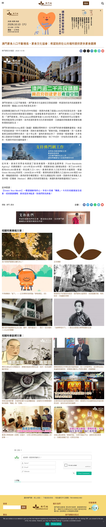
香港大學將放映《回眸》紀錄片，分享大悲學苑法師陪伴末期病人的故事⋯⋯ (27, 436)
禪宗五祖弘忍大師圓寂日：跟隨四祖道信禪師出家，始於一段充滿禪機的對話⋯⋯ (27, 368)
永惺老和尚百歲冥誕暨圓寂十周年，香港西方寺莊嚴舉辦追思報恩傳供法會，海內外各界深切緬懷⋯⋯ (79, 402)
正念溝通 (57, 261)
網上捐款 (37, 498)
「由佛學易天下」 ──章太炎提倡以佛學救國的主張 (72, 327)
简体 (86, 3)
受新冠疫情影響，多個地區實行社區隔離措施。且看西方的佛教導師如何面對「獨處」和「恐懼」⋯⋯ (27, 402)
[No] (103, 521)
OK (47, 524)
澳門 (8, 204)
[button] (2, 2)
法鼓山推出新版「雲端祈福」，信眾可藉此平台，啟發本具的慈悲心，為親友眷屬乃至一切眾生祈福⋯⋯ (77, 436)
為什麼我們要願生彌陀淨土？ (12, 261)
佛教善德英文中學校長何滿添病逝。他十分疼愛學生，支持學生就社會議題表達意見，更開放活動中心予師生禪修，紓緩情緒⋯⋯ (79, 368)
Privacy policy (56, 524)
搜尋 (23, 507)
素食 (12, 204)
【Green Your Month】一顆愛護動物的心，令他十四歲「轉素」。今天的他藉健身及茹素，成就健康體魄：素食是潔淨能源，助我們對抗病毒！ (42, 192)
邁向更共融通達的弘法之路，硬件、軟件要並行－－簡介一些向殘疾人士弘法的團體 (27, 328)
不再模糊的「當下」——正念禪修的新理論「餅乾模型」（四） (24, 293)
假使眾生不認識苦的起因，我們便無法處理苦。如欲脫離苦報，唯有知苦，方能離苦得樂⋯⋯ (79, 294)
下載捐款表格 (48, 498)
